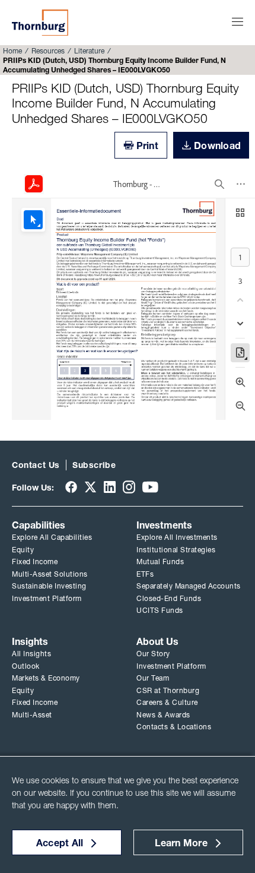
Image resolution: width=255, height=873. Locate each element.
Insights (30, 641)
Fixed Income (35, 561)
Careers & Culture (167, 702)
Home (12, 50)
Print (147, 145)
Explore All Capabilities (52, 537)
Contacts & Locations (173, 726)
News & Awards (163, 714)
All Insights (31, 653)
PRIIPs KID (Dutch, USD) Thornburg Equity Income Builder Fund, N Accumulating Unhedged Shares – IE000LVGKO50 (125, 103)
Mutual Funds (160, 561)
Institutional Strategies (175, 549)
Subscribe (94, 465)
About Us (157, 641)
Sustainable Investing (49, 585)
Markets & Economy (46, 677)
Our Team (152, 677)
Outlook (26, 666)
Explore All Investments (177, 537)
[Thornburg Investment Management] (40, 23)
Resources (48, 50)
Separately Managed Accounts (188, 585)
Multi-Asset (32, 714)
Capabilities (38, 525)
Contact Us (36, 465)
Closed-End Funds (168, 598)
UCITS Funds (159, 610)
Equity (23, 549)
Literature (89, 50)
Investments (164, 525)
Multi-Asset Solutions (50, 574)
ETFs (145, 574)
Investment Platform (47, 598)
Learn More (181, 843)
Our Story (153, 653)
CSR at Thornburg (167, 690)
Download (217, 145)
